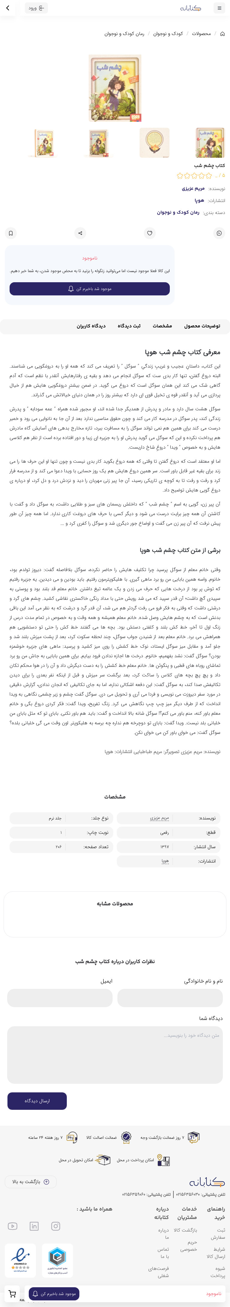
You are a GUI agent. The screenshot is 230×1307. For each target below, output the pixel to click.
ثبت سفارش (218, 1233)
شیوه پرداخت (218, 1272)
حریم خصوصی (188, 1245)
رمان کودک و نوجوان (124, 33)
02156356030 (188, 1194)
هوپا (199, 200)
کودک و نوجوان (168, 33)
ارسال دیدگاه (37, 1101)
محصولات (201, 33)
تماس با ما (163, 1253)
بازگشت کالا (185, 1230)
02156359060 (133, 1194)
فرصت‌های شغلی (158, 1272)
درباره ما (163, 1233)
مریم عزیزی (193, 188)
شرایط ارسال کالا (216, 1253)
